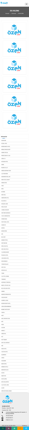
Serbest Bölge (4, 152)
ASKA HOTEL (4, 348)
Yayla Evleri (4, 206)
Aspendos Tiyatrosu (5, 282)
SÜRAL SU (3, 158)
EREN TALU (3, 194)
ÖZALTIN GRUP (4, 297)
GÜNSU (2, 357)
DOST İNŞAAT (4, 339)
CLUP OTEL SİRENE (5, 276)
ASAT (2, 315)
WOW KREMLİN (4, 261)
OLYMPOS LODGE (4, 300)
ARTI (2, 321)
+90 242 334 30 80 (9, 415)
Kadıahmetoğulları (5, 176)
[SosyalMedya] (20, 428)
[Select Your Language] (26, 428)
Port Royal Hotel (5, 222)
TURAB (2, 273)
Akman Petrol (4, 240)
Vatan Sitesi (4, 182)
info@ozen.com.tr (9, 419)
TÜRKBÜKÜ (3, 279)
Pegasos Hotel (4, 255)
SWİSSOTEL (3, 333)
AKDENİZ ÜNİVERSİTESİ (6, 294)
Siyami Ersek (4, 219)
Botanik (3, 191)
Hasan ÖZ (3, 225)
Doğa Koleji (4, 270)
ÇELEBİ (2, 388)
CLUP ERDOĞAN (4, 173)
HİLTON (2, 372)
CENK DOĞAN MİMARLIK (6, 306)
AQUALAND (3, 140)
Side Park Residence (5, 213)
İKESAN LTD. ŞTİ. (4, 167)
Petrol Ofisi (4, 143)
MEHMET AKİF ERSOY (5, 309)
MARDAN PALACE (4, 369)
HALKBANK (3, 360)
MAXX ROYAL (4, 363)
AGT (2, 336)
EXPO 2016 (3, 267)
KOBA (2, 324)
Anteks (3, 228)
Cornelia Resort (5, 210)
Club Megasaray (5, 252)
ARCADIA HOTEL (4, 161)
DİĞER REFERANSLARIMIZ (6, 391)
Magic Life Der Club (5, 285)
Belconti (3, 237)
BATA (2, 188)
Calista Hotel (4, 351)
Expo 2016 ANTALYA (5, 342)
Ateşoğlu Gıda (4, 203)
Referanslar (14, 13)
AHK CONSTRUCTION (5, 318)
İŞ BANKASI (3, 354)
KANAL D (3, 330)
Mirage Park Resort (5, 149)
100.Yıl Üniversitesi (5, 216)
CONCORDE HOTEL (5, 258)
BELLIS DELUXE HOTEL (5, 288)
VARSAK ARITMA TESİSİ (6, 170)
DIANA (2, 164)
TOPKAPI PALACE (4, 264)
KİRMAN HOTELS (4, 366)
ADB (2, 345)
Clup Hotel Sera (5, 385)
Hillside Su (3, 200)
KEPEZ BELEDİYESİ (5, 382)
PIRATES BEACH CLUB (5, 155)
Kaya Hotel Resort (5, 179)
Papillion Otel (4, 246)
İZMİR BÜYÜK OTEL (5, 197)
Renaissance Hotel (5, 146)
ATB (2, 234)
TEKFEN (2, 312)
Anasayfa (7, 13)
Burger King (4, 231)
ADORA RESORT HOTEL (5, 303)
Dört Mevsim (4, 243)
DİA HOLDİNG (4, 379)
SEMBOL (3, 291)
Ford (2, 185)
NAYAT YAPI (3, 375)
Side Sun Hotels (4, 249)
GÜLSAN (3, 327)
